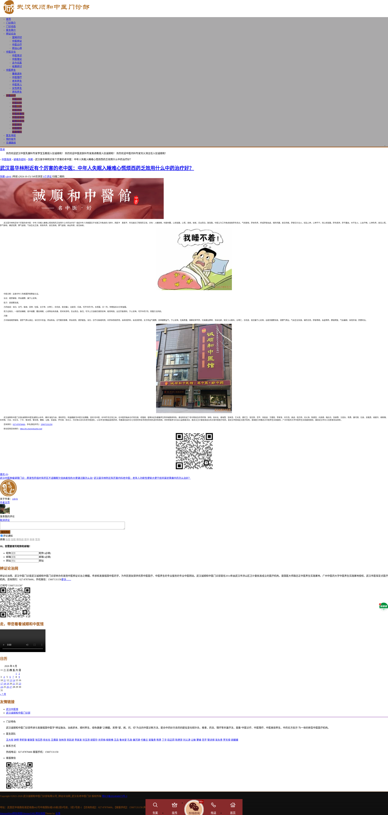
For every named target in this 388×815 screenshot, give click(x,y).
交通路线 (11, 142)
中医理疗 (17, 77)
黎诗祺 (211, 740)
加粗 (13, 539)
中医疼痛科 (18, 113)
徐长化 (46, 740)
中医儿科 (17, 106)
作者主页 (5, 502)
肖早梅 (101, 740)
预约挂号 (11, 139)
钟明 (16, 740)
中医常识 (17, 55)
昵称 (8, 553)
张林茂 (62, 740)
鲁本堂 (123, 740)
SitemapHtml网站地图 (11, 813)
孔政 (129, 740)
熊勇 (158, 740)
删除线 (20, 539)
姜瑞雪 (31, 740)
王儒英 (54, 740)
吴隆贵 (152, 740)
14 (14, 680)
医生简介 (11, 30)
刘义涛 (186, 740)
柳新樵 (109, 740)
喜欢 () (4, 474)
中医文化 (11, 52)
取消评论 (5, 520)
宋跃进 (70, 740)
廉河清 (136, 740)
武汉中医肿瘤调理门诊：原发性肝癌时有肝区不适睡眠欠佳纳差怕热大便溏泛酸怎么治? (46, 478)
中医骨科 (17, 124)
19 (8, 683)
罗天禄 (226, 740)
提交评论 (5, 532)
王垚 (116, 740)
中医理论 (17, 59)
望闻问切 (17, 37)
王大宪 (9, 740)
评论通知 (8, 536)
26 (8, 687)
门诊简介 (11, 23)
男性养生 (17, 92)
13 (11, 680)
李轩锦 (23, 740)
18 (4, 683)
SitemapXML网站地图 (33, 813)
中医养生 (11, 70)
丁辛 (164, 740)
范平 (204, 740)
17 (1, 683)
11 (4, 680)
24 (1, 687)
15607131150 (46, 424)
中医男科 (17, 110)
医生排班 (11, 135)
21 (14, 683)
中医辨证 (17, 41)
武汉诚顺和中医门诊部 (18, 713)
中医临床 (6, 159)
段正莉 (171, 740)
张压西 (38, 740)
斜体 (32, 539)
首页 (8, 19)
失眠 (30, 159)
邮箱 (8, 557)
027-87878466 (19, 424)
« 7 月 (3, 694)
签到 (37, 539)
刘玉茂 (86, 740)
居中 (26, 539)
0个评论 (47, 176)
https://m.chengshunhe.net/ (31, 429)
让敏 (193, 740)
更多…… (66, 579)
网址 (8, 560)
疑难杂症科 (18, 121)
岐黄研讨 (17, 66)
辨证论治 (11, 33)
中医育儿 (17, 84)
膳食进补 (17, 73)
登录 (2, 149)
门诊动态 (11, 26)
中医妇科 (17, 102)
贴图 (7, 539)
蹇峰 (198, 740)
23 (20, 683)
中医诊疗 (17, 44)
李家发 (78, 740)
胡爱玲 (94, 740)
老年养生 (17, 81)
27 (11, 687)
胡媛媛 (234, 740)
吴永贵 (218, 740)
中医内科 (17, 99)
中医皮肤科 (18, 117)
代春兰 (144, 740)
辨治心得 (17, 48)
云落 (57, 813)
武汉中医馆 (12, 709)
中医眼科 (17, 128)
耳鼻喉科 (17, 132)
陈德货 (178, 740)
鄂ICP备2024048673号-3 (114, 796)
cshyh (8, 176)
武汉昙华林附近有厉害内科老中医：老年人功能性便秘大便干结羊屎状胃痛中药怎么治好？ (142, 478)
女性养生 (17, 88)
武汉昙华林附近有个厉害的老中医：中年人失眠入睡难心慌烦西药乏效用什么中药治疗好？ (97, 168)
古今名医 (17, 62)
